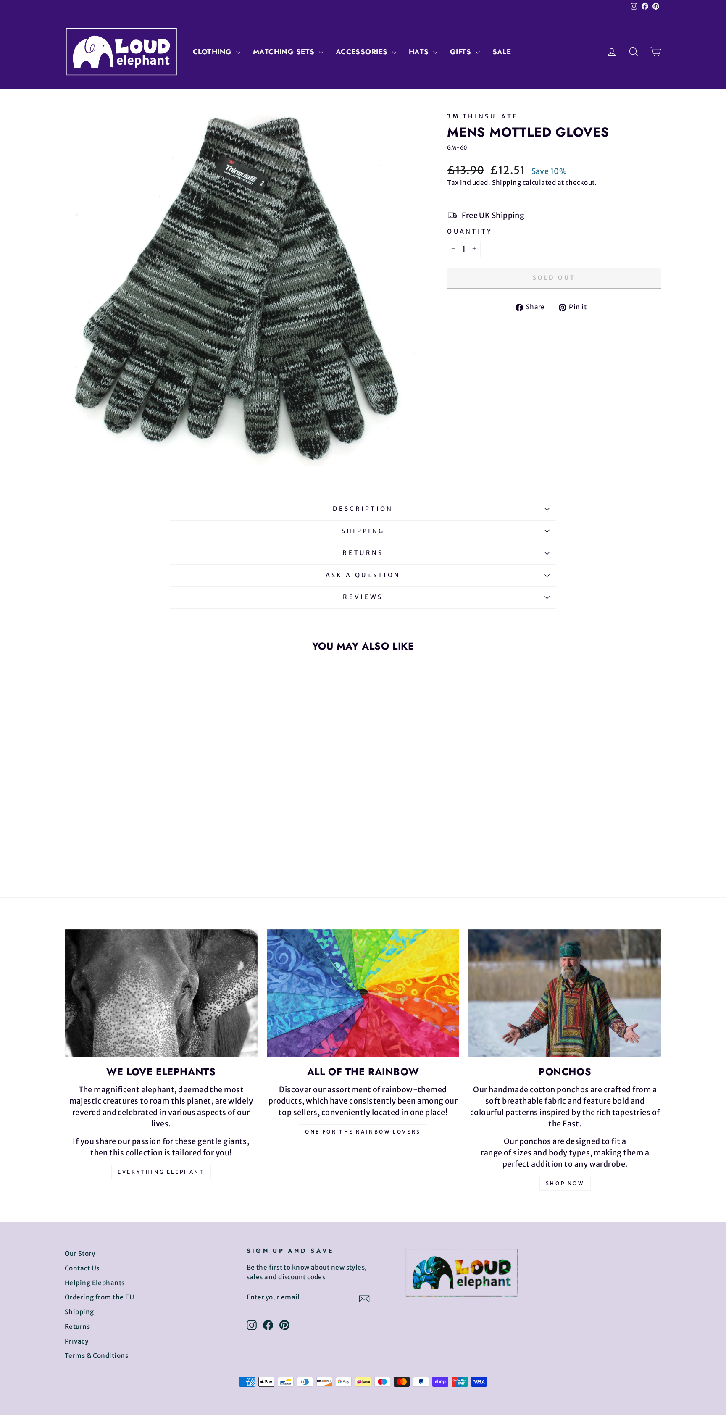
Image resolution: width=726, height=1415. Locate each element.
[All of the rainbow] (363, 993)
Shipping (506, 183)
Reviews (363, 597)
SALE (501, 52)
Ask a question (363, 575)
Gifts (461, 52)
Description (363, 509)
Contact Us (82, 1268)
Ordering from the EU (99, 1297)
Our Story (80, 1253)
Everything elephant (161, 1172)
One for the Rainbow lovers (363, 1131)
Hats (420, 52)
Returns (362, 553)
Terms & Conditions (96, 1356)
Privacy (76, 1341)
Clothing (213, 52)
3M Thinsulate (482, 116)
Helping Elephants (95, 1283)
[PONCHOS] (564, 993)
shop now (565, 1183)
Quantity (470, 231)
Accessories (363, 52)
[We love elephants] (161, 993)
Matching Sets (285, 52)
